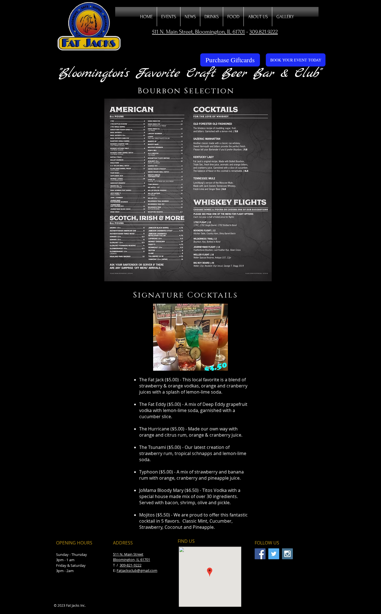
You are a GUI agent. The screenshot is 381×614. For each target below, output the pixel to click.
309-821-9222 (130, 565)
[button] (211, 16)
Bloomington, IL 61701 (131, 559)
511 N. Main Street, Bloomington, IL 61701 (198, 31)
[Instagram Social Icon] (287, 553)
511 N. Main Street (128, 554)
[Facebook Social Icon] (260, 553)
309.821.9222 (263, 31)
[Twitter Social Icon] (273, 553)
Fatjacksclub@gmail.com (137, 570)
